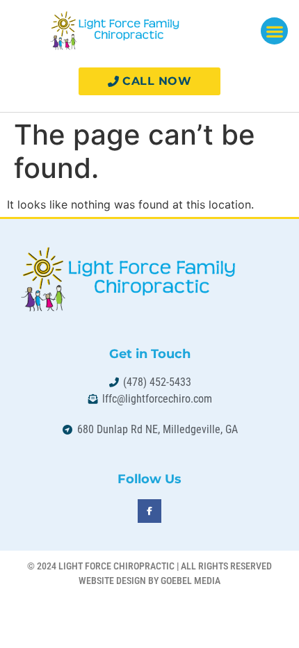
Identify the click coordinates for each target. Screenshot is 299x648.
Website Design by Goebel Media (149, 580)
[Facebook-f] (149, 511)
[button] (274, 30)
